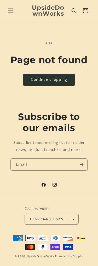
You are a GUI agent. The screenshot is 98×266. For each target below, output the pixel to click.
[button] (10, 10)
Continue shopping (49, 79)
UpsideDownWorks (40, 256)
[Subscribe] (81, 164)
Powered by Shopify (69, 256)
